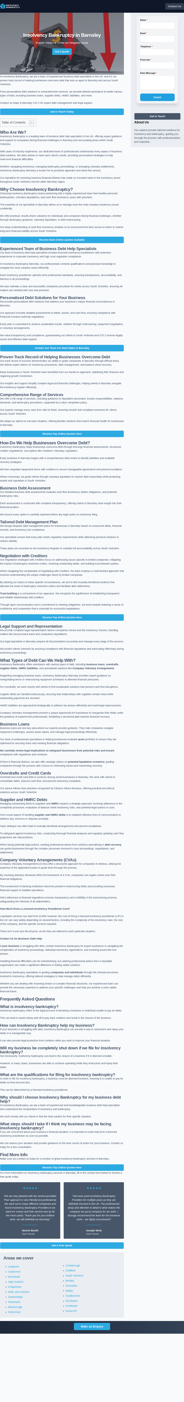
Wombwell (14, 1276)
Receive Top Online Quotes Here (62, 433)
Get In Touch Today (62, 111)
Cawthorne (14, 1271)
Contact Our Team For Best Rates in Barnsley (62, 348)
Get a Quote (62, 51)
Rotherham (14, 1312)
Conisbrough (73, 1265)
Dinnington (72, 1300)
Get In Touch (157, 116)
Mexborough (15, 1307)
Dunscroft (71, 1310)
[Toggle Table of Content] (30, 122)
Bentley (70, 1280)
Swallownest (73, 1295)
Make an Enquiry (92, 1326)
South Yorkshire (74, 1275)
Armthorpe (71, 1305)
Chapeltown (14, 1286)
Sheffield (70, 1270)
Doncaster (71, 1285)
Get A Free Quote (62, 1245)
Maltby (69, 1290)
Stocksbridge (15, 1296)
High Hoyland (15, 1281)
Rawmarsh (14, 1302)
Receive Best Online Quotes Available (62, 239)
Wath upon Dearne (18, 1291)
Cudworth (13, 1266)
